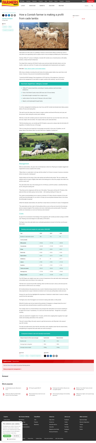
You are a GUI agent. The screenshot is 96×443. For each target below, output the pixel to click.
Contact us (51, 422)
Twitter (66, 422)
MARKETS (42, 5)
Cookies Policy (39, 438)
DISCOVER (51, 5)
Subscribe (90, 1)
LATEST (23, 5)
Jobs (46, 1)
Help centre (51, 419)
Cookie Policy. (13, 433)
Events (81, 429)
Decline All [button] (16, 436)
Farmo (56, 1)
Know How (10, 365)
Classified (34, 1)
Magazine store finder (54, 429)
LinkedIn (66, 424)
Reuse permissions (53, 431)
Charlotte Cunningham (7, 18)
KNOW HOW (32, 5)
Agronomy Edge (83, 419)
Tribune (81, 424)
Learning (28, 1)
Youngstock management (8, 30)
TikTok (65, 431)
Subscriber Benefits (23, 424)
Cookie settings (60, 438)
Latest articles (7, 419)
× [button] (20, 422)
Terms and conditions (48, 438)
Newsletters (21, 419)
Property (41, 1)
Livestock (5, 26)
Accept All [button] (7, 436)
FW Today (22, 1)
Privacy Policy (30, 438)
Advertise (68, 1)
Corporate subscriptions (24, 426)
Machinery (36, 424)
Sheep (10, 26)
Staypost (62, 1)
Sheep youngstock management (12, 369)
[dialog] (11, 431)
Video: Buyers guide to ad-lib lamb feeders (34, 68)
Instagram (66, 429)
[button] (12, 439)
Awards (50, 1)
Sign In (83, 1)
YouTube (66, 426)
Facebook (66, 419)
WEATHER (61, 5)
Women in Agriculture (84, 422)
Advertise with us (53, 424)
